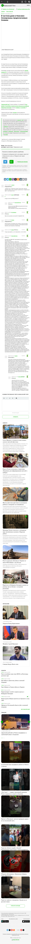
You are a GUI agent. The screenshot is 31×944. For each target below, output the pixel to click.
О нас (2, 918)
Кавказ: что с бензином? (8, 9)
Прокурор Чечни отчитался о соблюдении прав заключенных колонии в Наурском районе (14, 531)
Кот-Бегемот (13, 212)
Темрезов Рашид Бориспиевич (11, 623)
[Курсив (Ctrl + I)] (6, 398)
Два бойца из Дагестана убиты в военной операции (12, 681)
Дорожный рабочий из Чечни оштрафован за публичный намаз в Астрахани (14, 733)
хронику (15, 112)
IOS (22, 120)
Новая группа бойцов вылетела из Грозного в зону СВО (15, 699)
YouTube (6, 134)
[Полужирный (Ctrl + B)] (4, 398)
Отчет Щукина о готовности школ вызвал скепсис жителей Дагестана (14, 441)
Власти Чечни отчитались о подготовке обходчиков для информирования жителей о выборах (15, 470)
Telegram (6, 126)
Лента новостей (9, 11)
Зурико (12, 220)
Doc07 (12, 194)
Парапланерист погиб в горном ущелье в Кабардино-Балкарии (12, 692)
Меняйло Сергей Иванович (10, 644)
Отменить (15, 416)
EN (4, 1)
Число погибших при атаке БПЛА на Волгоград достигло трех (14, 675)
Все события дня (25, 709)
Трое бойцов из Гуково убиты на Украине (13, 687)
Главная (3, 11)
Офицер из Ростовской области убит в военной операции (14, 706)
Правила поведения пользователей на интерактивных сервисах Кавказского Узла (15, 935)
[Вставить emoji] (16, 398)
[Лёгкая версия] (7, 1)
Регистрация (15, 412)
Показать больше (15, 905)
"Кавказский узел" (5, 104)
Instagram (10, 131)
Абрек (12, 229)
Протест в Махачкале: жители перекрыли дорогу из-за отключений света (14, 820)
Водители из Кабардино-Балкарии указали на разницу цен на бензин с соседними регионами (15, 586)
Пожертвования (26, 918)
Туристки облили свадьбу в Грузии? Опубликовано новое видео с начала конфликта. (14, 848)
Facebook (5, 131)
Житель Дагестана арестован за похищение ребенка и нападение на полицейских (15, 503)
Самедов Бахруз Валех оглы (10, 664)
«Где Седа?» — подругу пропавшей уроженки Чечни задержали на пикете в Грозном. (14, 793)
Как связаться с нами (13, 918)
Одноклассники (24, 131)
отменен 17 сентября (21, 107)
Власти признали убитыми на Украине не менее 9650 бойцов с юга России (14, 561)
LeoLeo (16, 355)
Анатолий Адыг (18, 202)
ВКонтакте (16, 131)
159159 (12, 185)
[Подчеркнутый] (9, 398)
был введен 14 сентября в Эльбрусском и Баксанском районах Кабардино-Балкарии (15, 106)
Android (19, 120)
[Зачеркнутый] (12, 398)
